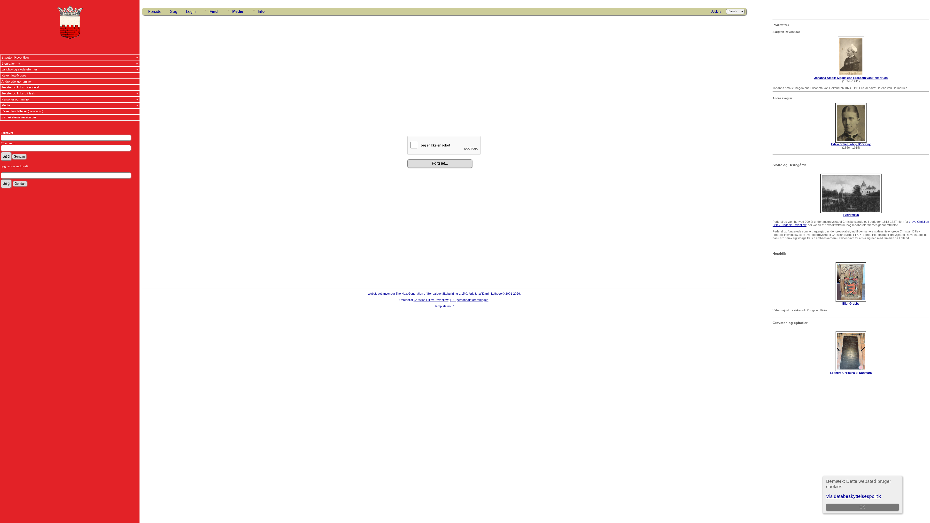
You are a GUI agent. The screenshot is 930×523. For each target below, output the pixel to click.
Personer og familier (15, 99)
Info (261, 11)
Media (5, 105)
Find (213, 11)
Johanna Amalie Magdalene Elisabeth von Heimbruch (851, 78)
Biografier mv (10, 63)
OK (862, 507)
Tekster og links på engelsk (20, 87)
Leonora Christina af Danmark (851, 373)
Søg (173, 11)
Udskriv (716, 11)
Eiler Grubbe (851, 303)
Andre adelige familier (16, 81)
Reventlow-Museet (14, 75)
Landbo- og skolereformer (19, 69)
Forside (154, 11)
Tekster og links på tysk (18, 93)
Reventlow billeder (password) (22, 111)
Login (191, 11)
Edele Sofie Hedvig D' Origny (851, 144)
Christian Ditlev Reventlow (431, 300)
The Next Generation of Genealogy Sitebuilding (427, 293)
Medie (237, 11)
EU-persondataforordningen (469, 300)
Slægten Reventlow (15, 57)
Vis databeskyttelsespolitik (853, 496)
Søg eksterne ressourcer (18, 117)
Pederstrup (851, 215)
